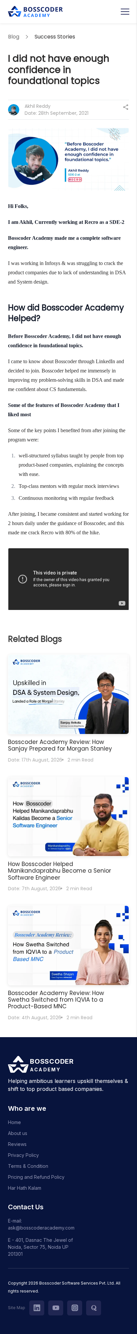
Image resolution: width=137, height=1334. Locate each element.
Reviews (17, 1144)
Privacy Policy (23, 1155)
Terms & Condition (28, 1166)
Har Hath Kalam (24, 1188)
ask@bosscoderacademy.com (41, 1228)
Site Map (16, 1307)
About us (17, 1133)
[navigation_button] (125, 12)
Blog (13, 37)
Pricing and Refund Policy (36, 1177)
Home (14, 1122)
